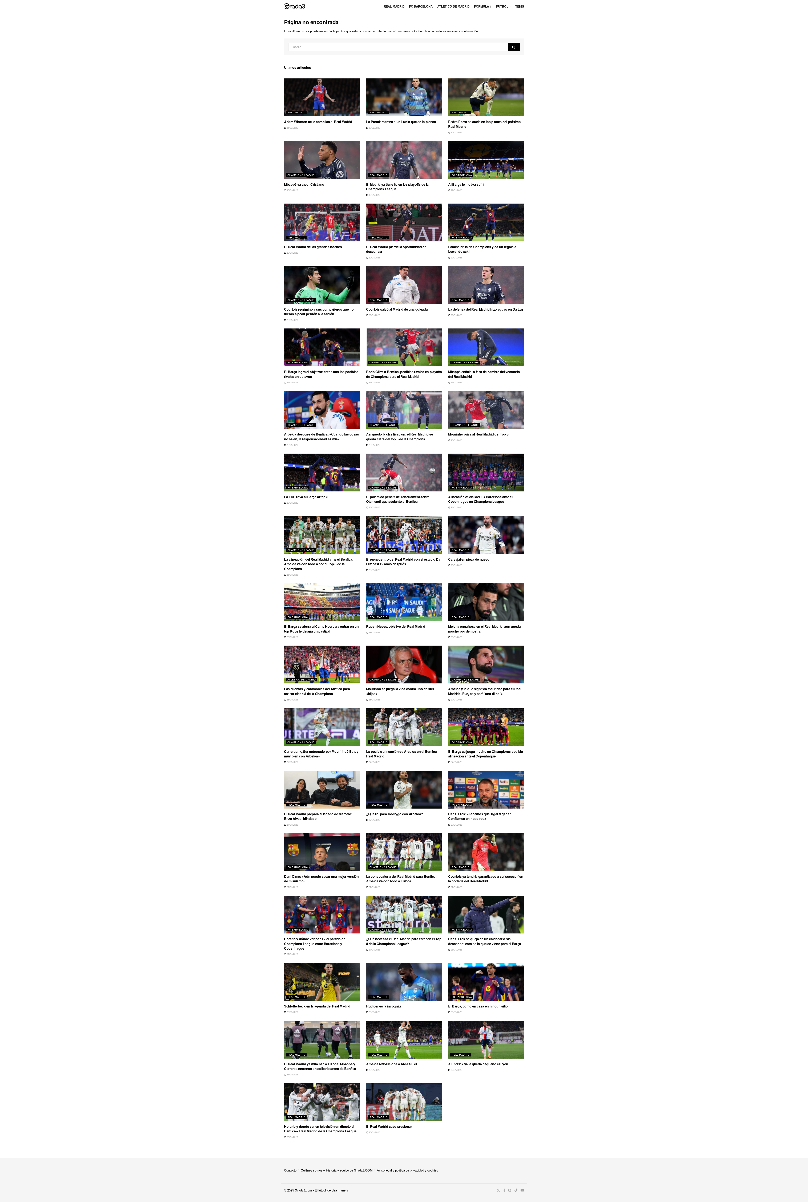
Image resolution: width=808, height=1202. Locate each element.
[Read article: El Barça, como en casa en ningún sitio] (486, 982)
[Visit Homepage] (294, 6)
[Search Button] (514, 47)
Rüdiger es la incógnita (383, 1006)
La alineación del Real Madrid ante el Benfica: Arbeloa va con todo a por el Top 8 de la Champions (318, 564)
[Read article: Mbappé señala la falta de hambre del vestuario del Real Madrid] (486, 347)
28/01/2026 (292, 444)
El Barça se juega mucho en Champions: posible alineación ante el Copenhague (485, 754)
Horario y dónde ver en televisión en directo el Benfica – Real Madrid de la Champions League (320, 1128)
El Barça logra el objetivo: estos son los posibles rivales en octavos (321, 374)
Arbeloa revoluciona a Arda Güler (391, 1064)
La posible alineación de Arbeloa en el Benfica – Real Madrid (402, 754)
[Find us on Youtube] (522, 1190)
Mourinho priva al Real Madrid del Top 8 (478, 434)
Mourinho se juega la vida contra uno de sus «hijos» (400, 691)
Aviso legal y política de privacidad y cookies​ (407, 1170)
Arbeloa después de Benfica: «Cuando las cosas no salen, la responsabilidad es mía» (321, 436)
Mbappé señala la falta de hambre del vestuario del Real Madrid (484, 374)
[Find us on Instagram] (509, 1190)
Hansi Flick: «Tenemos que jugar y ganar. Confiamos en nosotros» (479, 816)
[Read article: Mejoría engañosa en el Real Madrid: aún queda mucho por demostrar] (486, 602)
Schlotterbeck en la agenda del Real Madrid (317, 1006)
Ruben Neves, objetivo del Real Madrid (395, 626)
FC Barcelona (421, 6)
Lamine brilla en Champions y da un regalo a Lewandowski (482, 249)
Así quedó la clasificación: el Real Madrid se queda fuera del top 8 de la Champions (399, 436)
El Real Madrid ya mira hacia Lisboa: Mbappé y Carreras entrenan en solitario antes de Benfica (320, 1066)
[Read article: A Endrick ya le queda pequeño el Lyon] (486, 1040)
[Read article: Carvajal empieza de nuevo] (486, 535)
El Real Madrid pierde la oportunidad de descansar (396, 249)
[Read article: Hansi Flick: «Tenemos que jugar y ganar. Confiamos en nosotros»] (486, 790)
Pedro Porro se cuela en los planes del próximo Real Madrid (484, 124)
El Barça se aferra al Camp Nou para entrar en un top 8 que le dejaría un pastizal (321, 628)
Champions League (301, 175)
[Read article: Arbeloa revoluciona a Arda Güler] (404, 1040)
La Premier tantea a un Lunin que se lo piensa (401, 121)
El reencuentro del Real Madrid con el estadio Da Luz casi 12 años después (403, 561)
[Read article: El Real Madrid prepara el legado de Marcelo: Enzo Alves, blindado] (322, 790)
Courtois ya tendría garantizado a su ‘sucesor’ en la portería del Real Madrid (485, 878)
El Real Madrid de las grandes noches (313, 246)
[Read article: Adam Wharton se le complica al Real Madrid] (322, 97)
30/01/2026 (456, 132)
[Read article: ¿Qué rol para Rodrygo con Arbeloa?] (404, 790)
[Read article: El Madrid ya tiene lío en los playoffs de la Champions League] (404, 160)
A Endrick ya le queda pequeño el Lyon (478, 1064)
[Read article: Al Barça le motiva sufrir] (486, 160)
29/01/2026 (456, 190)
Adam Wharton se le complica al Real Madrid (318, 121)
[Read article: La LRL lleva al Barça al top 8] (322, 472)
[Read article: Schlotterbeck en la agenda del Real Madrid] (322, 982)
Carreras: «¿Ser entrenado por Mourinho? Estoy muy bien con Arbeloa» (321, 754)
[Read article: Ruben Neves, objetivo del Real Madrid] (404, 602)
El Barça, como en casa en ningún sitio (478, 1006)
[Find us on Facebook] (504, 1190)
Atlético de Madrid (453, 6)
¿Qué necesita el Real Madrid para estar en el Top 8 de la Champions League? (403, 941)
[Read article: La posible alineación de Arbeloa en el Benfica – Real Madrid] (404, 727)
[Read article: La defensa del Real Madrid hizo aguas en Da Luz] (486, 285)
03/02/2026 (374, 127)
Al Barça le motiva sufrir (466, 184)
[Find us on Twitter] (498, 1190)
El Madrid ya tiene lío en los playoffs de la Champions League (397, 186)
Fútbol (502, 6)
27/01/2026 (456, 699)
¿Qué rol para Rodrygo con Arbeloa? (394, 813)
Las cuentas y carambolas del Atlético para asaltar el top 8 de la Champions (317, 691)
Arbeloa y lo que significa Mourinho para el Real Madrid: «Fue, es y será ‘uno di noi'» (484, 691)
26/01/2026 (456, 949)
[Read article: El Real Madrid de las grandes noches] (322, 222)
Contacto (290, 1170)
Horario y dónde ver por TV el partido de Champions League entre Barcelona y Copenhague (314, 943)
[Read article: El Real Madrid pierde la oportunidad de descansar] (404, 222)
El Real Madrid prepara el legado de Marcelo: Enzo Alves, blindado (318, 816)
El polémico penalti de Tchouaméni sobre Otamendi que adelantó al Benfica (397, 499)
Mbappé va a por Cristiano (304, 184)
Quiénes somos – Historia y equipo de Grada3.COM (337, 1170)
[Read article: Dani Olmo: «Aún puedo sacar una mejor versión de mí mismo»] (322, 852)
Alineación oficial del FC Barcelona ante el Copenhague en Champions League (480, 499)
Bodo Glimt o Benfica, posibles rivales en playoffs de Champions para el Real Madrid (404, 374)
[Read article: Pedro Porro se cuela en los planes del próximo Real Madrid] (486, 97)
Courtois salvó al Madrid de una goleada (397, 309)
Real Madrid (394, 6)
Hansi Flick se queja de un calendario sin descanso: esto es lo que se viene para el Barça (484, 941)
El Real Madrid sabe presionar (389, 1126)
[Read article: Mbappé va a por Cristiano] (322, 160)
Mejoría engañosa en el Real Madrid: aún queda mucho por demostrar (484, 628)
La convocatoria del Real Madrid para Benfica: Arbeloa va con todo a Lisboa (401, 878)
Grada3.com (303, 1190)
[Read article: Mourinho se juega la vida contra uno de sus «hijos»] (404, 664)
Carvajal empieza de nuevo (468, 559)
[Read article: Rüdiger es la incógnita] (404, 982)
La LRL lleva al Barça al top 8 (306, 496)
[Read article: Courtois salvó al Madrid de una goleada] (404, 285)
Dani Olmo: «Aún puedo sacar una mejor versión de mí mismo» (321, 878)
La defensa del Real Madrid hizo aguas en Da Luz (485, 309)
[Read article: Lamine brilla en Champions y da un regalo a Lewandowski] (486, 222)
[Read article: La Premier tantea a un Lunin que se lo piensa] (404, 97)
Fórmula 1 (483, 6)
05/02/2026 (292, 127)
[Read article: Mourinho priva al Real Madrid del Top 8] (486, 410)
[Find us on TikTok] (515, 1190)
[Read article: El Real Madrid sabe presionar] (404, 1102)
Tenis (519, 6)
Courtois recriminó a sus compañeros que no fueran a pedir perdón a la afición (319, 311)
